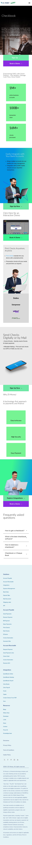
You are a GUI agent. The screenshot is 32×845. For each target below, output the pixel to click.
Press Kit (5, 730)
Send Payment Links (8, 652)
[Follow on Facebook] (7, 759)
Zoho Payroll (6, 687)
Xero (4, 701)
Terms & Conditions (8, 750)
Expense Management (9, 588)
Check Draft (6, 656)
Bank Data (6, 592)
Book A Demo (16, 237)
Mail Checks (6, 631)
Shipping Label (7, 602)
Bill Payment (6, 620)
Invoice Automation (8, 637)
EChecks (5, 634)
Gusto (4, 691)
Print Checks (6, 627)
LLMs (4, 719)
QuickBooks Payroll (8, 680)
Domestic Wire (7, 641)
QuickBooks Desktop (8, 677)
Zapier (5, 694)
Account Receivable (8, 581)
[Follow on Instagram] (14, 759)
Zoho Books (6, 684)
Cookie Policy (7, 755)
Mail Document (7, 598)
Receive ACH (6, 663)
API (4, 605)
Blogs (4, 709)
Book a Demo (16, 63)
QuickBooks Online (8, 673)
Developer (6, 716)
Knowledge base (7, 733)
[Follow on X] (4, 759)
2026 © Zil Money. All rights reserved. (14, 766)
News (4, 723)
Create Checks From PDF (10, 697)
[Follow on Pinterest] (11, 759)
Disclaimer (6, 740)
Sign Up (16, 58)
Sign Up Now (16, 206)
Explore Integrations (16, 498)
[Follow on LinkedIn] (17, 759)
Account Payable (7, 578)
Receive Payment (7, 617)
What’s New (6, 712)
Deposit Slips (6, 595)
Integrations (6, 585)
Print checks (9, 255)
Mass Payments (7, 624)
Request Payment (7, 649)
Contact (5, 726)
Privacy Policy (7, 745)
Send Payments (7, 613)
